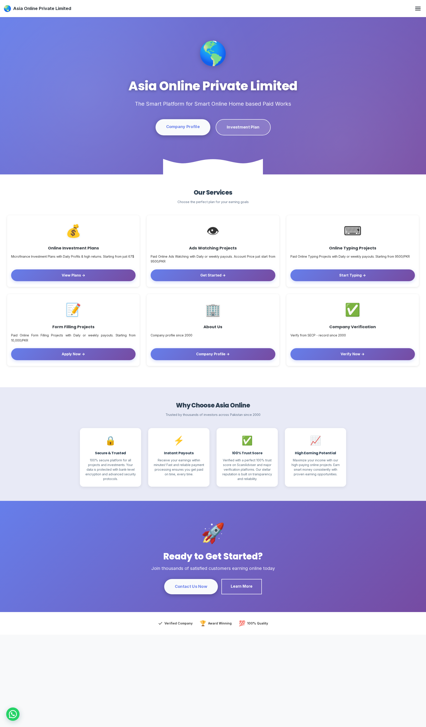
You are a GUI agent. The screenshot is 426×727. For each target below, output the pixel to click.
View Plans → (73, 275)
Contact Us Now (191, 586)
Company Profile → (213, 354)
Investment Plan (243, 127)
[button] (13, 714)
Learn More (241, 586)
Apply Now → (73, 354)
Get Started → (213, 275)
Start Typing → (352, 275)
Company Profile (183, 126)
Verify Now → (353, 354)
